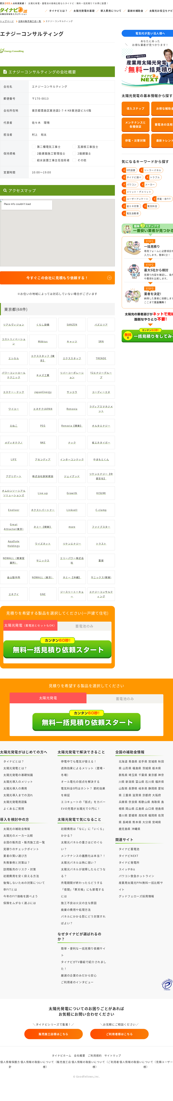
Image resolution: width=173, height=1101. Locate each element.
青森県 (133, 761)
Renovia (72, 408)
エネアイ (14, 594)
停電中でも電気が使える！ (79, 761)
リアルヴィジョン (13, 324)
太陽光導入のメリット (18, 781)
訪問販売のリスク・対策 (19, 869)
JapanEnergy (43, 392)
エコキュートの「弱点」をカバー (83, 802)
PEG (43, 425)
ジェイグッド (72, 476)
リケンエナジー (72, 543)
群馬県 (123, 775)
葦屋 (101, 560)
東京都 (152, 775)
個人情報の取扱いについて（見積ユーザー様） (146, 1064)
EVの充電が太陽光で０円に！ (80, 808)
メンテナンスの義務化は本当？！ (83, 856)
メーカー (148, 184)
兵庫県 (123, 802)
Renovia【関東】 (72, 425)
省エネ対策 (131, 206)
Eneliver (13, 510)
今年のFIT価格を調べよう (20, 896)
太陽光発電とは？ (15, 768)
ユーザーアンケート (136, 198)
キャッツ (72, 341)
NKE (43, 442)
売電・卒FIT (162, 198)
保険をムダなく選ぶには (19, 903)
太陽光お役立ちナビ (161, 10)
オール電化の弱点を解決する (80, 781)
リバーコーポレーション (72, 375)
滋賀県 (136, 795)
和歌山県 (144, 802)
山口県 (149, 808)
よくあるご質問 (13, 808)
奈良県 (133, 802)
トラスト (101, 543)
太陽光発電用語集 (15, 802)
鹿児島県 (125, 829)
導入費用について (111, 10)
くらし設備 (43, 324)
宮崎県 (156, 822)
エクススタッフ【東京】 (43, 358)
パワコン (130, 184)
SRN (101, 341)
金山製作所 (13, 577)
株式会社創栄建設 (42, 476)
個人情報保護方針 (10, 1064)
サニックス (43, 560)
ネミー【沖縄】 (72, 577)
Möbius (43, 341)
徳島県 (159, 808)
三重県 (127, 795)
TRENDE (101, 358)
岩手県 (143, 761)
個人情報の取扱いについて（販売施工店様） (46, 1064)
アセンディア (43, 459)
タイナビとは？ (58, 10)
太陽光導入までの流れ (18, 795)
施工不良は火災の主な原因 (79, 903)
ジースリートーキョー (72, 594)
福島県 (136, 768)
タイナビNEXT (129, 856)
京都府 (146, 795)
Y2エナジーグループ (101, 375)
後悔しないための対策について (24, 883)
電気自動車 (131, 213)
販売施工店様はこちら (53, 1034)
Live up (43, 493)
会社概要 (79, 1055)
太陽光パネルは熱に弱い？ (79, 862)
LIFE (14, 459)
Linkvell (72, 510)
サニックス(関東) (101, 577)
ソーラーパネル (151, 170)
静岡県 (152, 788)
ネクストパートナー (43, 510)
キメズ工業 (43, 375)
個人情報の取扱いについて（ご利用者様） (95, 1064)
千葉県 (143, 775)
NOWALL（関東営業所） (14, 560)
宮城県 (152, 761)
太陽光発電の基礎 (84, 10)
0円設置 (129, 170)
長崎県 (127, 822)
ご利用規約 (95, 1055)
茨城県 (146, 768)
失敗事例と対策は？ (16, 862)
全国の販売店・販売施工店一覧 (24, 842)
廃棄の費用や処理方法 (76, 910)
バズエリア (101, 324)
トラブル (153, 177)
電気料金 (150, 206)
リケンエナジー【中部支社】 (101, 476)
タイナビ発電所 (129, 862)
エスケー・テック (13, 392)
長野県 (133, 788)
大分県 (146, 822)
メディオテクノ (14, 442)
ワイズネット (43, 543)
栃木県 (156, 768)
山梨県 (123, 788)
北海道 (123, 761)
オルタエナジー (101, 425)
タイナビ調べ (132, 177)
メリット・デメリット (137, 191)
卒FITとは (10, 889)
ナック (72, 442)
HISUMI (101, 493)
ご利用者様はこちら (119, 1034)
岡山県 (130, 808)
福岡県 (152, 815)
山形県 (127, 768)
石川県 (149, 781)
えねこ (14, 425)
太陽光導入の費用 (15, 788)
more (72, 526)
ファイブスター (101, 526)
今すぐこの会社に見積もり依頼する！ (57, 277)
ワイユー (13, 408)
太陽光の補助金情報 (16, 829)
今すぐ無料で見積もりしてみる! (99, 1095)
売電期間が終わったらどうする (82, 883)
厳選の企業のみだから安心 (79, 975)
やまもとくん (101, 459)
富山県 (139, 781)
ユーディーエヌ (101, 392)
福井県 (159, 781)
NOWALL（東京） (43, 577)
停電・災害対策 (135, 140)
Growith (72, 493)
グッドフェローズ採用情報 (136, 896)
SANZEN (72, 324)
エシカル (13, 358)
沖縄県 (136, 829)
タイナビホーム (61, 1055)
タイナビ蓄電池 (129, 849)
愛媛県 (133, 815)
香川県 (123, 815)
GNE (43, 594)
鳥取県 (155, 802)
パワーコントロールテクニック (14, 375)
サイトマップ (112, 1055)
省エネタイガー (101, 442)
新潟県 (130, 781)
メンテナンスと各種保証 (135, 124)
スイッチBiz (127, 869)
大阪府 (156, 795)
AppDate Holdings (14, 543)
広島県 (139, 808)
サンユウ (72, 392)
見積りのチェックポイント (21, 849)
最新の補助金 (135, 10)
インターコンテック (72, 459)
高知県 (143, 815)
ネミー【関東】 (43, 526)
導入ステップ (136, 108)
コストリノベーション (14, 341)
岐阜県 (143, 788)
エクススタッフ (72, 358)
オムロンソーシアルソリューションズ (14, 493)
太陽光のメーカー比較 (18, 835)
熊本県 (136, 822)
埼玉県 (133, 775)
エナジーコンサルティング (101, 594)
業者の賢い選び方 (15, 856)
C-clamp (101, 510)
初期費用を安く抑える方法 (21, 876)
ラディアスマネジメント (101, 409)
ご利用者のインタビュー (77, 982)
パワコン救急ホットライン (136, 876)
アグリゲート (14, 476)
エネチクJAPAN (42, 408)
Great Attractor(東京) (13, 527)
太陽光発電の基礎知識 (18, 775)
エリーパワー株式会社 (72, 560)
